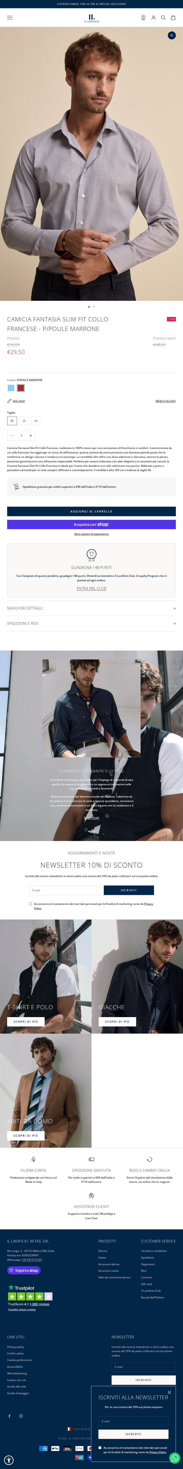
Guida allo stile (16, 1386)
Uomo (102, 1257)
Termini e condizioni (154, 1251)
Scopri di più (91, 818)
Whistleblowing (17, 1373)
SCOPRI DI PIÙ (26, 1022)
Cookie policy (15, 1353)
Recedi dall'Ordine (152, 1297)
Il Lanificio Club (151, 1291)
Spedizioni (147, 1257)
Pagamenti (148, 1264)
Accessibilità (15, 1367)
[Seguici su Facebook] (9, 1416)
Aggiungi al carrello (91, 511)
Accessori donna (108, 1264)
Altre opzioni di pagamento (91, 534)
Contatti (146, 1277)
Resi (143, 1271)
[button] (9, 1460)
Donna (102, 1251)
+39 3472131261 (31, 1260)
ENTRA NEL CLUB (91, 588)
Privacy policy (15, 1347)
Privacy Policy (158, 1452)
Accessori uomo (108, 1271)
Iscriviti (133, 1434)
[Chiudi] (169, 1392)
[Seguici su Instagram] (21, 1416)
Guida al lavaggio (18, 1393)
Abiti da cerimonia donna (114, 1277)
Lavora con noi (16, 1380)
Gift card (146, 1284)
